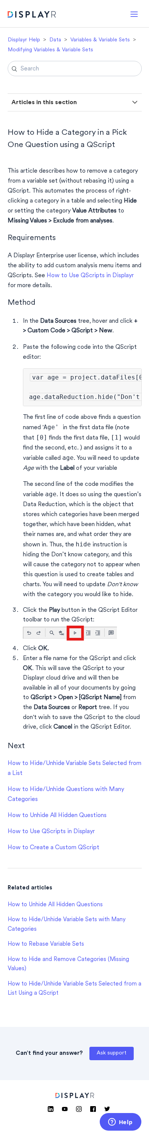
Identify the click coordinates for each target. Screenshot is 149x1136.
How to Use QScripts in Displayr (90, 276)
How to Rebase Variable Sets (46, 944)
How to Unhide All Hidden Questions (57, 815)
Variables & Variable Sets (100, 40)
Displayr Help (24, 40)
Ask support (111, 1053)
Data (55, 40)
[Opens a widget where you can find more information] (120, 1122)
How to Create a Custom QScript (53, 848)
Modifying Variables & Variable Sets (50, 50)
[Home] (32, 15)
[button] (134, 14)
